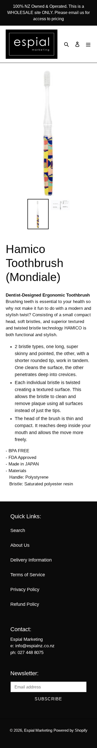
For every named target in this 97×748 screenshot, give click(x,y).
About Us (19, 545)
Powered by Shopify (70, 730)
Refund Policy (24, 604)
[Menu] (88, 44)
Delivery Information (31, 560)
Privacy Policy (24, 589)
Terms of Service (27, 574)
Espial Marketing (38, 730)
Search (17, 530)
